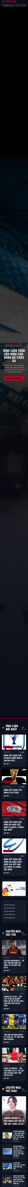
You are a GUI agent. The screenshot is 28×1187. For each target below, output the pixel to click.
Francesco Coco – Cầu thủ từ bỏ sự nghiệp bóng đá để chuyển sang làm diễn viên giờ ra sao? (13, 1001)
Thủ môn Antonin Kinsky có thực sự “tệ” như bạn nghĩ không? (14, 1036)
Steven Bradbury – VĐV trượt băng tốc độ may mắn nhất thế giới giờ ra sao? (19, 1135)
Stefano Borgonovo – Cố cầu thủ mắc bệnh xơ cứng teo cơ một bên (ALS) (14, 964)
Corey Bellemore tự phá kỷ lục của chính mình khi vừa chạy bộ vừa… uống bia (19, 1180)
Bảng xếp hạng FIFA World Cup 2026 (13, 791)
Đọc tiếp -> (7, 764)
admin (22, 752)
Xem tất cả (24, 728)
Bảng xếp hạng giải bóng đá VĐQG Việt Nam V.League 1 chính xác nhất (14, 825)
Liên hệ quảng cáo (9, 905)
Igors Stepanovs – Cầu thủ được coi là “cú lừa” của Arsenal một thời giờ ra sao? (14, 1071)
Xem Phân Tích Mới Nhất (14, 378)
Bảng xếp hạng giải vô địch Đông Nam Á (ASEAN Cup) (13, 758)
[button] (24, 889)
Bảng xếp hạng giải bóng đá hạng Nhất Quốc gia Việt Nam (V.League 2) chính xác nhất (13, 864)
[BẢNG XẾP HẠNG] (14, 749)
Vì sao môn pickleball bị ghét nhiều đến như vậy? (19, 1166)
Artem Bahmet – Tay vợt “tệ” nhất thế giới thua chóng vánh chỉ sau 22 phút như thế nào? (19, 1151)
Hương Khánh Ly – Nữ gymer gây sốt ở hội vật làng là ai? (14, 1121)
